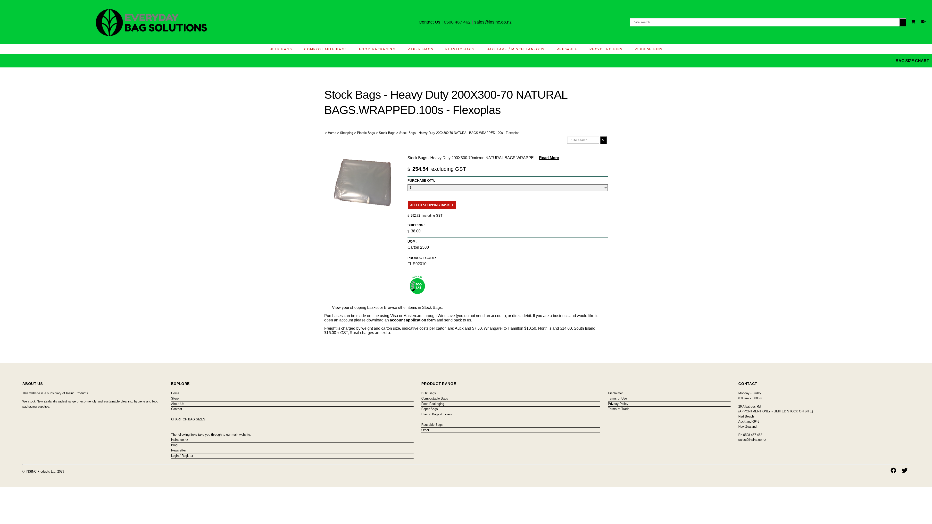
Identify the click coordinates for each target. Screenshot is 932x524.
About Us (177, 404)
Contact (176, 409)
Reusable (567, 49)
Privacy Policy (618, 404)
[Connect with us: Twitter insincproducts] (904, 470)
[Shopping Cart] (914, 22)
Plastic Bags (459, 49)
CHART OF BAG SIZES (188, 419)
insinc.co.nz (179, 440)
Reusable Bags (432, 424)
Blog (174, 445)
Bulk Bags (281, 49)
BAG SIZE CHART (913, 61)
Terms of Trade (618, 409)
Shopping (346, 133)
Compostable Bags (325, 49)
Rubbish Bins (649, 49)
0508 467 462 (457, 22)
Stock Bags (387, 133)
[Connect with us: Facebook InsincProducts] (893, 470)
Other (425, 430)
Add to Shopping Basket (432, 205)
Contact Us (429, 22)
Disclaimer (615, 393)
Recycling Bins (606, 49)
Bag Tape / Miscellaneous (516, 49)
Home (332, 133)
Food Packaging (377, 49)
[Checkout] (923, 21)
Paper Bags (420, 49)
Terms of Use (617, 398)
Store (175, 398)
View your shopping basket (355, 307)
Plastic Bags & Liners (436, 414)
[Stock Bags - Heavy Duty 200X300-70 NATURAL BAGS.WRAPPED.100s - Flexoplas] (363, 213)
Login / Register (182, 456)
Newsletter (178, 450)
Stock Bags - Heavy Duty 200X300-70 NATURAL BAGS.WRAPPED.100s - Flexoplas (459, 133)
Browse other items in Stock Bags (413, 307)
